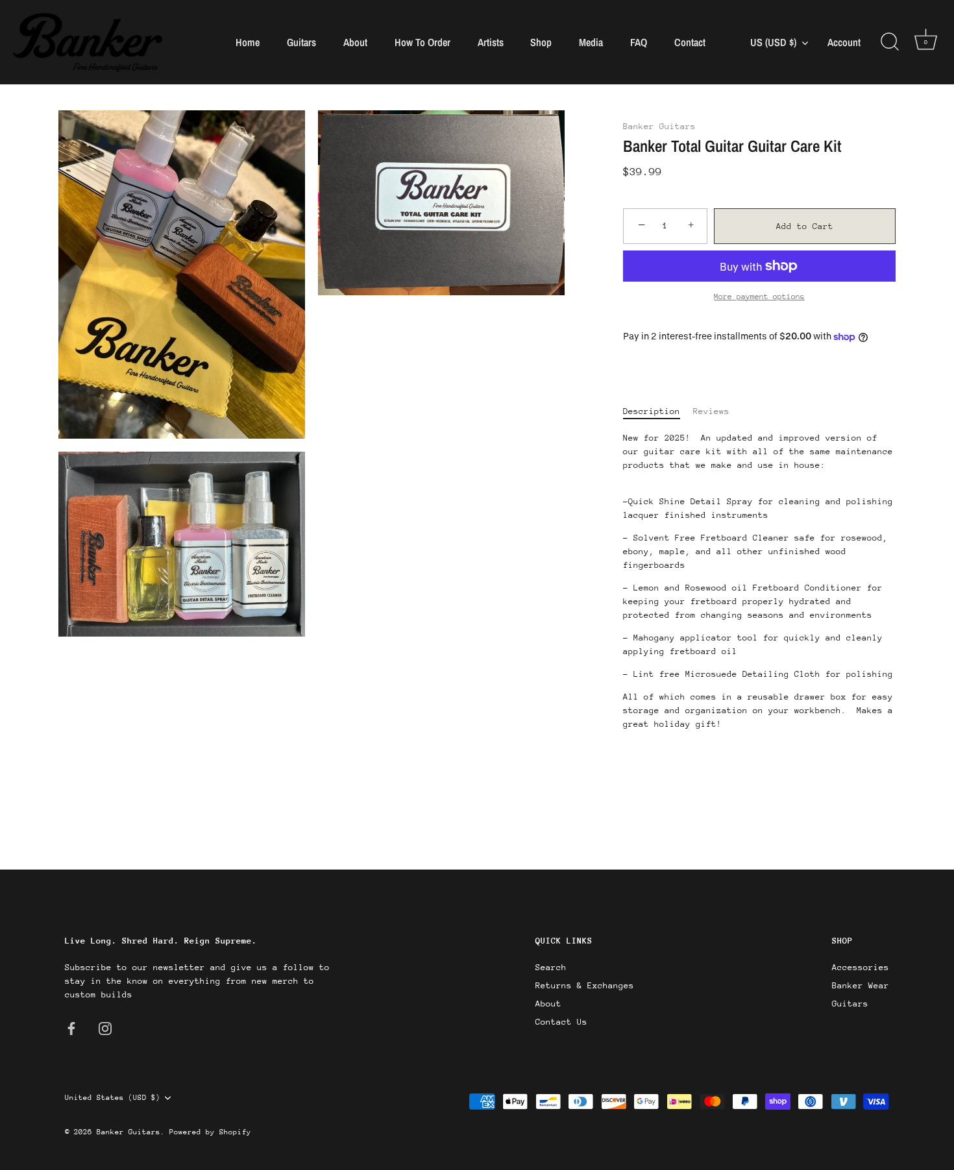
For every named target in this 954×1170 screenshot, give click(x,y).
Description (651, 411)
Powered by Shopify (210, 1132)
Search (551, 967)
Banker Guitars (659, 126)
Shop (541, 42)
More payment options (759, 296)
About (355, 42)
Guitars (301, 42)
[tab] (658, 411)
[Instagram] (105, 1027)
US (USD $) (773, 42)
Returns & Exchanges (584, 985)
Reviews (711, 411)
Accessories (860, 967)
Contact (689, 42)
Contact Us (561, 1022)
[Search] (889, 42)
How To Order (422, 42)
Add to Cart (804, 226)
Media (591, 42)
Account (844, 42)
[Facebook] (71, 1027)
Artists (491, 42)
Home (248, 42)
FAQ (638, 42)
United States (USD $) (112, 1097)
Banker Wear (860, 985)
